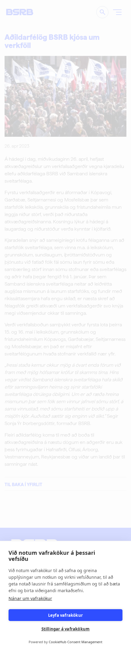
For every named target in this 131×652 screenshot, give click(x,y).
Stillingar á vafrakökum (65, 629)
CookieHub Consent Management (75, 642)
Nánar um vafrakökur (30, 598)
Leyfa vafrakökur (65, 615)
